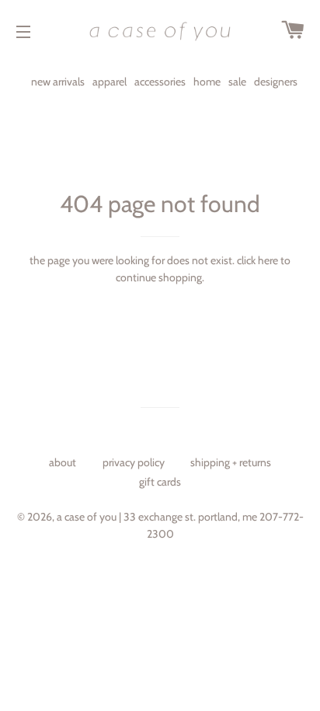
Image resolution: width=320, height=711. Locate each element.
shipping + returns (230, 462)
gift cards (160, 482)
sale (237, 82)
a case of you (87, 517)
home (207, 82)
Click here (257, 260)
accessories (160, 82)
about (62, 462)
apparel (109, 82)
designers (275, 82)
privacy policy (134, 462)
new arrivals (58, 82)
